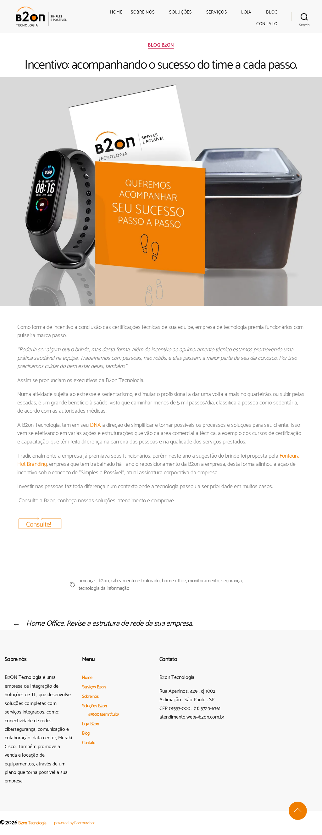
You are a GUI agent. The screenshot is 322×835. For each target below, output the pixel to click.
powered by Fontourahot (74, 823)
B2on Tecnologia (32, 823)
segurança (231, 581)
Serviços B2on (94, 687)
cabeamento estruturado (135, 581)
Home (116, 12)
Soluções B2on (94, 706)
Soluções (180, 12)
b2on (104, 581)
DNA (95, 425)
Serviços (216, 12)
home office (174, 581)
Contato (267, 24)
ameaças (88, 581)
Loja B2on (90, 724)
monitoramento (203, 581)
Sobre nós (143, 12)
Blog (272, 12)
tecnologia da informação (104, 588)
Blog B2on (161, 45)
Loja (246, 12)
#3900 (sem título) (103, 714)
